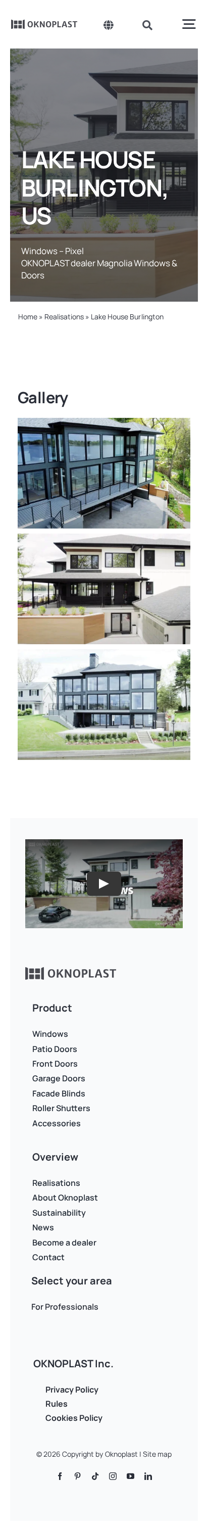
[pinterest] (77, 1476)
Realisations (64, 316)
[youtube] (130, 1476)
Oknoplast (121, 1454)
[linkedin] (148, 1476)
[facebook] (60, 1476)
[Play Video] (104, 884)
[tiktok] (95, 1476)
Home (27, 316)
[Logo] (44, 23)
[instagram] (113, 1476)
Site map (157, 1454)
